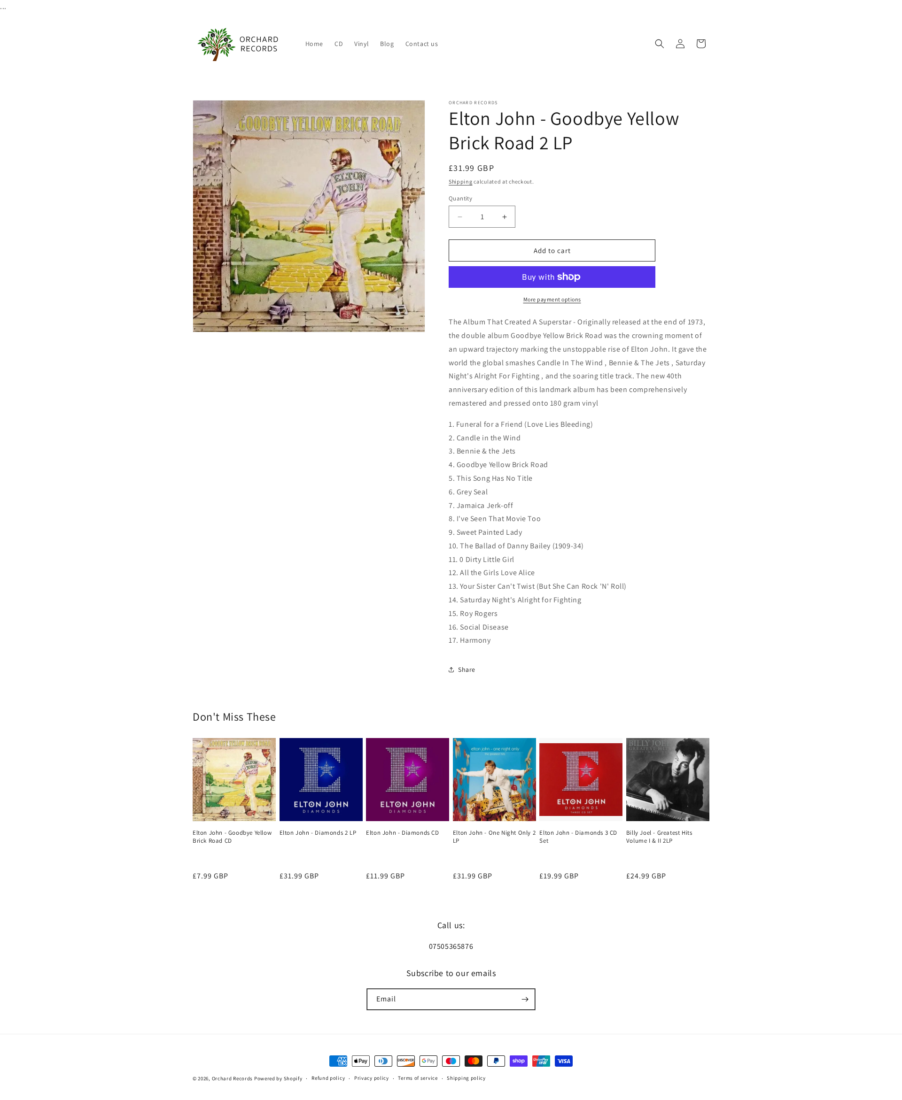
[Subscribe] (524, 999)
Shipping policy (466, 1078)
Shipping (461, 181)
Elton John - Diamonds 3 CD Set (578, 837)
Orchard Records (232, 1078)
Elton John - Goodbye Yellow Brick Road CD (232, 837)
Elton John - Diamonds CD (402, 833)
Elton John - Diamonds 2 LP (318, 833)
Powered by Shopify (278, 1078)
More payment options (552, 299)
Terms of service (417, 1078)
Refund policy (328, 1078)
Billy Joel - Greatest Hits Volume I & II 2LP (659, 837)
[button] (659, 43)
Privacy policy (371, 1078)
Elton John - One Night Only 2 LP (494, 837)
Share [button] (466, 669)
